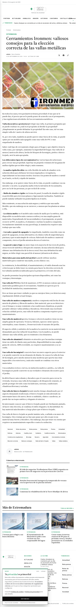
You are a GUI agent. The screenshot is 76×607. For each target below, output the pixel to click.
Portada (6, 18)
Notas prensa (33, 429)
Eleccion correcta (13, 441)
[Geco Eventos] (38, 9)
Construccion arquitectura (15, 437)
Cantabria (54, 18)
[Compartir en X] (59, 55)
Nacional (10, 429)
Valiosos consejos (26, 441)
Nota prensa (44, 429)
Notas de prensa (21, 429)
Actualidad (16, 18)
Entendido (25, 599)
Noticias (10, 433)
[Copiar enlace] (68, 55)
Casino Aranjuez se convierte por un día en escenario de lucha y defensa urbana (40, 23)
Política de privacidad (52, 603)
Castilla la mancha (49, 433)
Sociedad (65, 592)
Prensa (53, 429)
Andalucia (26, 18)
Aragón (35, 18)
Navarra (37, 437)
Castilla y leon (28, 433)
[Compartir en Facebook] (63, 55)
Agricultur (45, 437)
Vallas (53, 441)
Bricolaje (28, 437)
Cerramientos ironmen (58, 437)
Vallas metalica (63, 441)
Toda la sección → (67, 508)
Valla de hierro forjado (42, 441)
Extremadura (16, 30)
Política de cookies (68, 603)
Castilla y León (66, 18)
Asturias (44, 18)
